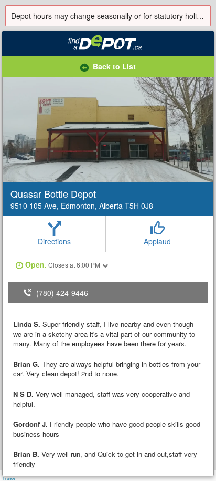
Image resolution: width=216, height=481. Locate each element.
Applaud (157, 241)
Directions (54, 241)
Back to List (114, 66)
